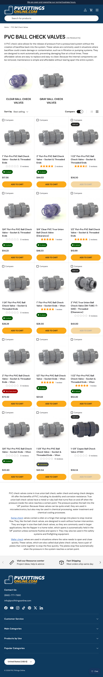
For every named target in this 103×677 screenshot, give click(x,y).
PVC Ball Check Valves (19, 27)
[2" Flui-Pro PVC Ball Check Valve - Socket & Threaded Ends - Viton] (17, 357)
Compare (70, 111)
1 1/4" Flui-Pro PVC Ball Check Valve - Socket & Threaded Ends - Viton (48, 452)
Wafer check (17, 539)
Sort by (8, 111)
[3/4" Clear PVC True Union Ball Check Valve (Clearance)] (51, 211)
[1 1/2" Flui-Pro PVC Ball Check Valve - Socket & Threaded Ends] (86, 138)
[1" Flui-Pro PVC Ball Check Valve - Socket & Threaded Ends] (17, 138)
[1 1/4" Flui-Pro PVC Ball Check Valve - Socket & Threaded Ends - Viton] (51, 430)
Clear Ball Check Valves (18, 100)
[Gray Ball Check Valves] (51, 81)
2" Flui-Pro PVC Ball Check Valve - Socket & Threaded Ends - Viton (16, 378)
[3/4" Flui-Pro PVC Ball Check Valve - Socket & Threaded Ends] (17, 211)
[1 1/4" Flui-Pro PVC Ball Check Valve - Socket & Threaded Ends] (17, 284)
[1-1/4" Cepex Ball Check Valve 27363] (86, 430)
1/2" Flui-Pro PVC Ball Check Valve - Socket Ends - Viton (51, 377)
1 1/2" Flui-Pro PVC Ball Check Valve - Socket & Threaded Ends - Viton (83, 378)
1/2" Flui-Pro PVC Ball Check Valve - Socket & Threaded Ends (85, 232)
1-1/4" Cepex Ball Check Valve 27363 (83, 450)
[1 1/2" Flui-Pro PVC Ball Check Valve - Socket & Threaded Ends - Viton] (86, 357)
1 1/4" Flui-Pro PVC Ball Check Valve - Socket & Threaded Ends (14, 305)
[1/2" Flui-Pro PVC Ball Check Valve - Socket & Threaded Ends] (86, 211)
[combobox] (51, 18)
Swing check (17, 518)
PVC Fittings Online (17, 670)
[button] (91, 10)
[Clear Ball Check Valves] (18, 81)
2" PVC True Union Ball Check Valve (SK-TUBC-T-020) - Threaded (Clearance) (84, 307)
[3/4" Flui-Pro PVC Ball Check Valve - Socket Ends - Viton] (17, 430)
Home (6, 27)
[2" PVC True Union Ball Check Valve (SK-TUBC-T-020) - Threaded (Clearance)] (86, 284)
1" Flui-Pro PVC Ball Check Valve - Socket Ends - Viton (50, 304)
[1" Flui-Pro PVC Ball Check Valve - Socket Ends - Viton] (51, 284)
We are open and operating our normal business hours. (51, 2)
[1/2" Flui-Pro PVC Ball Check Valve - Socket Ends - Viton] (51, 357)
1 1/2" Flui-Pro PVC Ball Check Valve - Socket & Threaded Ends (83, 159)
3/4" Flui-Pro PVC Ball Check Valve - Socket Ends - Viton (17, 450)
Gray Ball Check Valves (51, 100)
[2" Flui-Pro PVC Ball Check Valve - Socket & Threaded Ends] (51, 138)
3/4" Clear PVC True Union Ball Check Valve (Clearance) (50, 232)
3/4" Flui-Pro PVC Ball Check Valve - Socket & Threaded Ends (17, 232)
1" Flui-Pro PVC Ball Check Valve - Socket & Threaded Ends (16, 159)
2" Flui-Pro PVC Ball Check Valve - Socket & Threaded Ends (50, 159)
